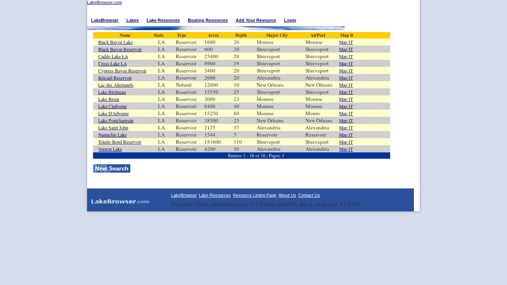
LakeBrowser (184, 195)
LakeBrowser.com (104, 2)
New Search (111, 168)
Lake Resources (215, 195)
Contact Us (309, 195)
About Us (287, 195)
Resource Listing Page (254, 195)
